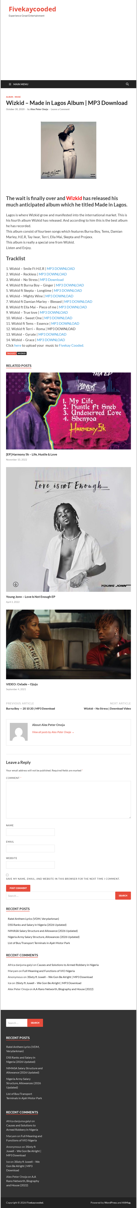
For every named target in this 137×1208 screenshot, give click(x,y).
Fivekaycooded (32, 9)
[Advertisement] (68, 50)
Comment (13, 778)
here (17, 345)
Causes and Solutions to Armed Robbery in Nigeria (68, 964)
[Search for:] (68, 896)
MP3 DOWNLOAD (61, 269)
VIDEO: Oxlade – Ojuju (22, 684)
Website (11, 858)
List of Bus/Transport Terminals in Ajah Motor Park (39, 943)
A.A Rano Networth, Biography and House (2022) (63, 989)
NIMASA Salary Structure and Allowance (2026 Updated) (43, 930)
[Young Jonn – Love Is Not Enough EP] (68, 530)
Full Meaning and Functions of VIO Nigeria (48, 970)
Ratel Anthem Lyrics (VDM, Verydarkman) (33, 918)
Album (9, 97)
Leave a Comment (60, 109)
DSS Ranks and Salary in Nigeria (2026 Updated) (37, 924)
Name (10, 825)
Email (10, 841)
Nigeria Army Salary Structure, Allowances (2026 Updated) (44, 936)
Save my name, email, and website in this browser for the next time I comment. (63, 878)
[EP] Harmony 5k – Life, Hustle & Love (31, 454)
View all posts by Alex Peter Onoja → (53, 732)
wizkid (22, 353)
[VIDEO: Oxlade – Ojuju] (68, 645)
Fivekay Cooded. (71, 345)
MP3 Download (52, 280)
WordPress (110, 1202)
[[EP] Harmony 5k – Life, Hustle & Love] (68, 412)
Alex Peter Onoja (39, 109)
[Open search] (127, 84)
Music (18, 97)
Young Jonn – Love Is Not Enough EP (30, 597)
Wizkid (74, 198)
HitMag (126, 1202)
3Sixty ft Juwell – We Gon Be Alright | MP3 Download (60, 977)
